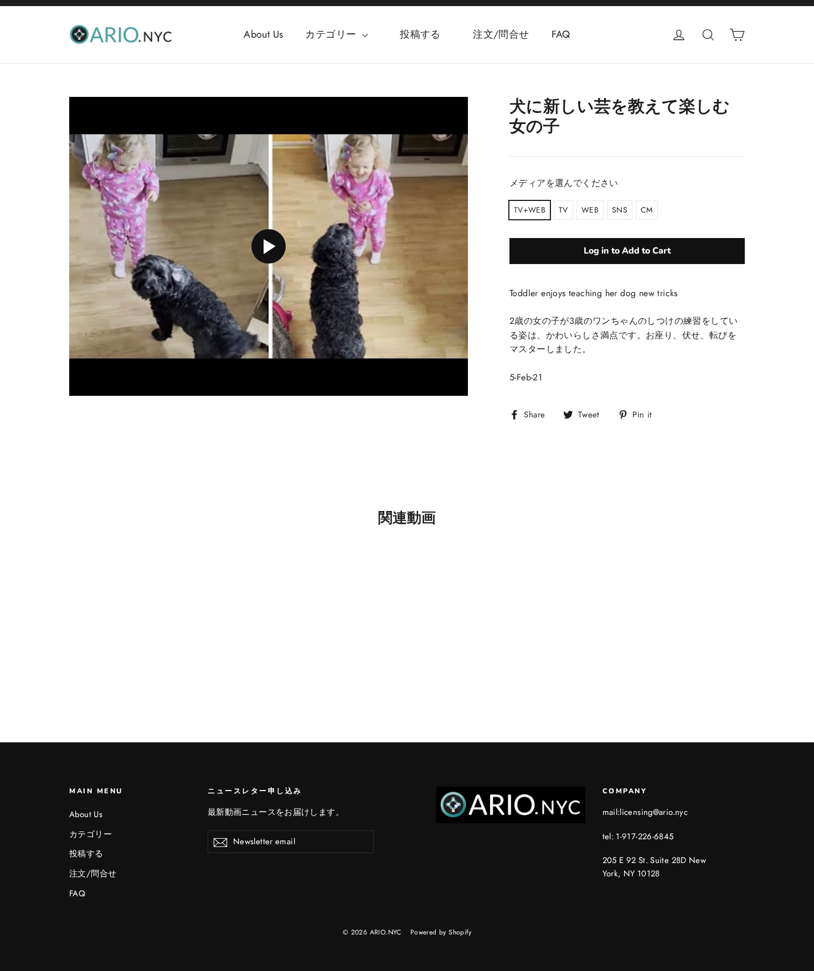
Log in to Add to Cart (627, 251)
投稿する (430, 34)
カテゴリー (332, 34)
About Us (263, 34)
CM (647, 209)
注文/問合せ (501, 34)
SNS (619, 209)
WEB (590, 209)
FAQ (561, 34)
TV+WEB (529, 209)
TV (563, 209)
